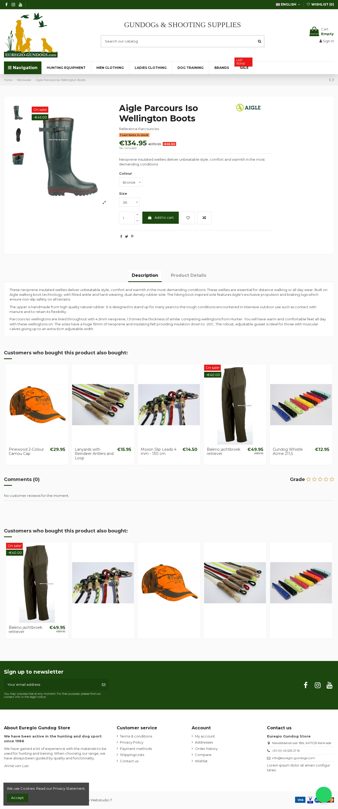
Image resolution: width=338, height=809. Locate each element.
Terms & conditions (136, 736)
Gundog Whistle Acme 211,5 (288, 451)
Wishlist (201, 761)
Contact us (129, 761)
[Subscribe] (103, 685)
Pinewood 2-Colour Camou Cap (26, 451)
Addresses (204, 742)
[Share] (121, 236)
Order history (206, 748)
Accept (17, 798)
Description (145, 275)
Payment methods (136, 748)
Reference (128, 129)
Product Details (188, 275)
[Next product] (333, 80)
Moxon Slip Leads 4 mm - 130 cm (158, 451)
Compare (203, 755)
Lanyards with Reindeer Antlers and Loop (94, 454)
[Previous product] (330, 80)
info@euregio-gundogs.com (293, 758)
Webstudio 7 (101, 800)
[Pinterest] (132, 236)
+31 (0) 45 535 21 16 (286, 751)
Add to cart (164, 217)
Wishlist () (322, 4)
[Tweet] (126, 236)
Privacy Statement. (69, 788)
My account (205, 736)
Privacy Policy (131, 742)
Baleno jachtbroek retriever (223, 451)
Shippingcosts (132, 755)
